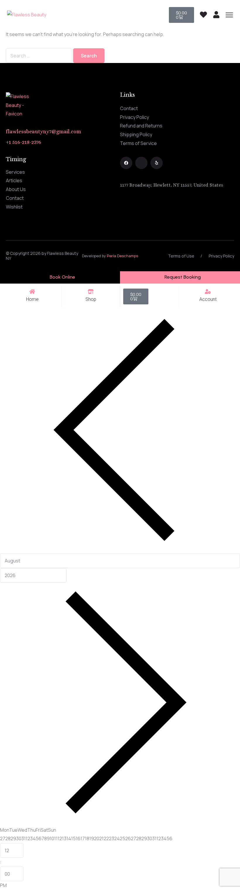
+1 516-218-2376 (23, 142)
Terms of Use (181, 256)
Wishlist (14, 207)
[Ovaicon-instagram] (141, 163)
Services (15, 172)
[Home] (32, 291)
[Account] (208, 291)
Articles (14, 180)
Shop (90, 299)
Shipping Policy (136, 134)
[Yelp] (156, 163)
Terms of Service (138, 143)
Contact (129, 108)
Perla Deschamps (122, 255)
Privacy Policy (134, 117)
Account (208, 299)
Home (32, 299)
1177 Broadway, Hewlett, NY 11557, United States (171, 185)
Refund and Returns (141, 125)
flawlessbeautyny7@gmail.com (43, 131)
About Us (16, 189)
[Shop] (91, 291)
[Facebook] (126, 163)
